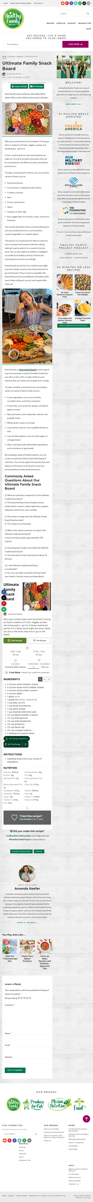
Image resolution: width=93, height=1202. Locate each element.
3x (49, 679)
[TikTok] (84, 3)
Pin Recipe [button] (41, 640)
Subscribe (74, 44)
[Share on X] (3, 597)
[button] (17, 738)
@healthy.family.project (20, 835)
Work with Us (38, 3)
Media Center (75, 1181)
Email (8, 1045)
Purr (89, 1197)
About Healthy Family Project (20, 3)
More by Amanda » (27, 922)
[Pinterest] (67, 3)
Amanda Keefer (14, 74)
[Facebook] (71, 3)
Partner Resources (77, 1139)
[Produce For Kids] (34, 1104)
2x (44, 679)
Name (8, 1033)
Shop (88, 29)
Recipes (50, 23)
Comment (10, 1005)
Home (6, 3)
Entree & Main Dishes (21, 851)
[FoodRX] (83, 1104)
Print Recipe (37, 86)
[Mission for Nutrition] (61, 1104)
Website (8, 1057)
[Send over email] (3, 609)
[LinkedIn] (88, 3)
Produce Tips (84, 23)
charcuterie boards (28, 369)
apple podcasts (66, 257)
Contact (11, 1196)
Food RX (47, 1141)
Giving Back (74, 1174)
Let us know (25, 819)
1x (40, 679)
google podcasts (81, 257)
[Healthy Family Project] (13, 18)
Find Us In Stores (51, 1129)
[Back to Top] (86, 1119)
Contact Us (73, 1184)
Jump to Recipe (20, 86)
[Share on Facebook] (3, 592)
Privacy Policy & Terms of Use (53, 1196)
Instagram (73, 1146)
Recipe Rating (11, 998)
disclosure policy (41, 82)
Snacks (20, 56)
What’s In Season (76, 1143)
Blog (21, 1150)
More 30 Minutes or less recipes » (74, 325)
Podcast (71, 23)
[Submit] (88, 13)
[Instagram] (80, 3)
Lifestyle (60, 23)
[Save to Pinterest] (3, 603)
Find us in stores (63, 232)
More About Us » (73, 104)
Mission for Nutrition (54, 1132)
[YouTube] (62, 3)
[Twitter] (75, 3)
